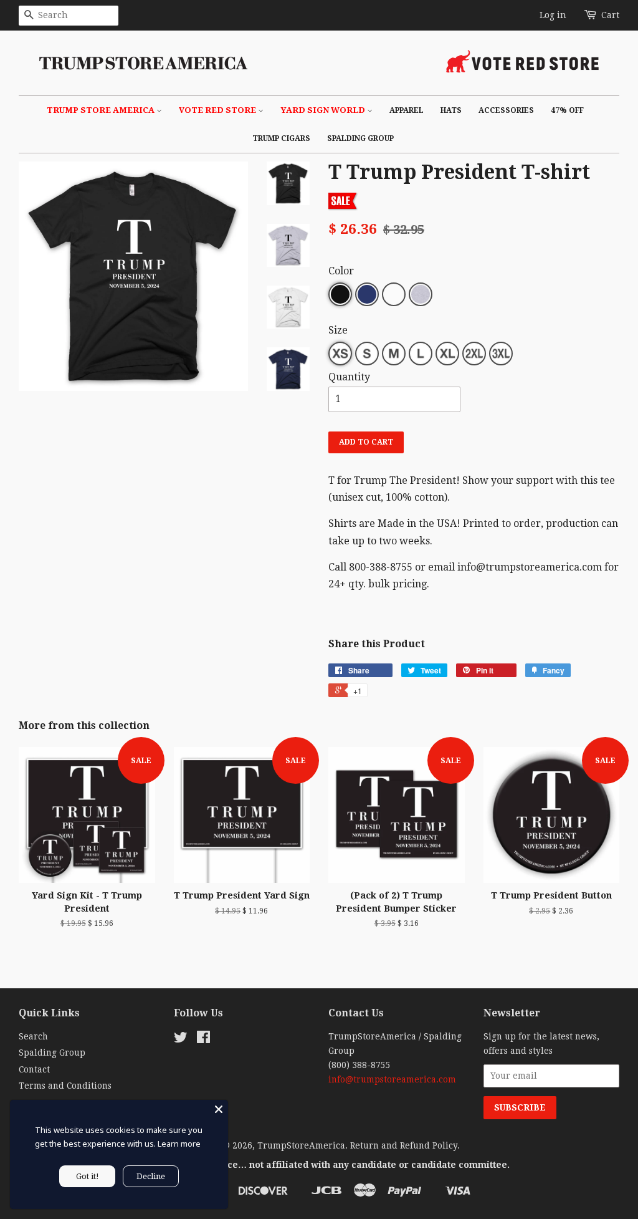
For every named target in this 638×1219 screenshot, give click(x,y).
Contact (34, 1069)
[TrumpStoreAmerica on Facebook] (203, 1039)
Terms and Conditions (65, 1086)
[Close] (218, 1109)
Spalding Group (360, 138)
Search (33, 1036)
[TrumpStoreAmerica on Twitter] (181, 1039)
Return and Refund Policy (403, 1145)
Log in (553, 15)
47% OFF (567, 110)
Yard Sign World (323, 110)
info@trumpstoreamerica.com (392, 1079)
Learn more (179, 1143)
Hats (451, 110)
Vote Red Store (218, 110)
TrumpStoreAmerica (301, 1145)
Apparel (406, 110)
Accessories (506, 110)
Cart (610, 15)
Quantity (349, 377)
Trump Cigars (281, 138)
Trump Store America (101, 110)
